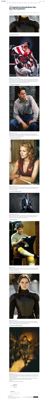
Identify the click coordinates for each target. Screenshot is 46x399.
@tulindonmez (11, 10)
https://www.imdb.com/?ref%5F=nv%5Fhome (16, 381)
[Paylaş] (25, 10)
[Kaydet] (23, 10)
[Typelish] (3, 1)
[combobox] (10, 1)
